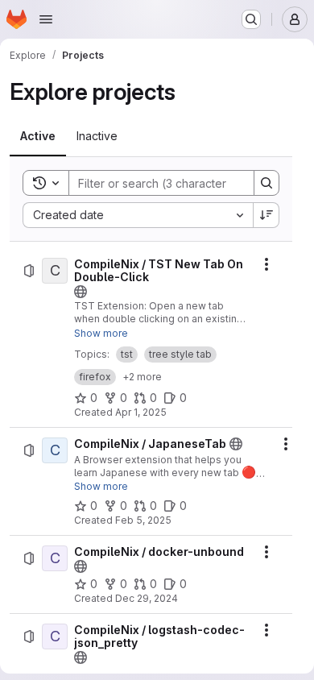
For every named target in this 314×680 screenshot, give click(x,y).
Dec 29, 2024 (146, 598)
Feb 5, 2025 (143, 520)
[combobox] (138, 215)
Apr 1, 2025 (141, 412)
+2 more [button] (142, 377)
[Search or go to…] (251, 19)
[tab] (38, 136)
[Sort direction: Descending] (266, 215)
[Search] (266, 183)
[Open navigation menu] (46, 19)
